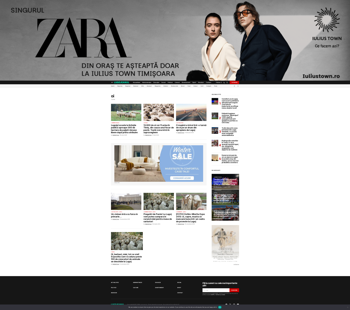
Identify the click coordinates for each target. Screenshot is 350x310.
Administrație (115, 122)
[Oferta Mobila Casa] (158, 163)
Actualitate (180, 122)
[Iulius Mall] (175, 40)
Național (135, 86)
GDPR (212, 294)
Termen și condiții (220, 294)
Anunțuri (149, 86)
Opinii (112, 86)
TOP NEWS (234, 82)
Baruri (183, 86)
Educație (158, 282)
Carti (202, 86)
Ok (220, 307)
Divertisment (159, 287)
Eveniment (179, 211)
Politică (113, 287)
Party (215, 86)
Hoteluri (165, 86)
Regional (127, 86)
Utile (142, 86)
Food (189, 86)
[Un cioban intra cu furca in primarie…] (126, 201)
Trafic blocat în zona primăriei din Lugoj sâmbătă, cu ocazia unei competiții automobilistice (230, 131)
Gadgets (208, 86)
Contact (180, 292)
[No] (348, 307)
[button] (112, 82)
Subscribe (234, 290)
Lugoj (120, 211)
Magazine (157, 86)
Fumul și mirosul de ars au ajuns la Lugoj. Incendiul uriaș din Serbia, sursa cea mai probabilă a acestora (230, 158)
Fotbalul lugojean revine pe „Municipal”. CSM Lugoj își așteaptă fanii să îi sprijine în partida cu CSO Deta (230, 118)
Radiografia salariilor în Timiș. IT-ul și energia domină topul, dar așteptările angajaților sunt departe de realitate (230, 145)
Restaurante (174, 86)
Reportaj (119, 86)
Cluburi (195, 86)
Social (146, 122)
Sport (216, 192)
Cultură (135, 287)
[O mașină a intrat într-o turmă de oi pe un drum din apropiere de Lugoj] (191, 112)
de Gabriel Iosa (217, 187)
